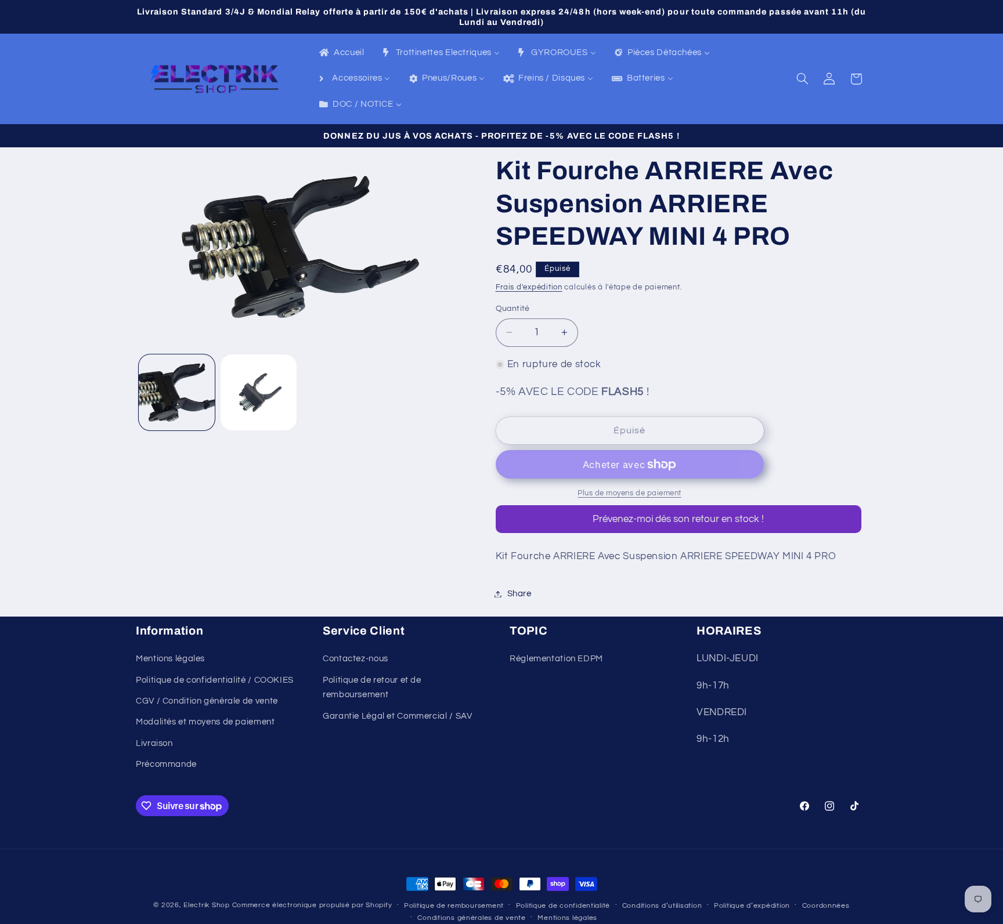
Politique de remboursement (454, 906)
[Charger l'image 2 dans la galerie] (259, 392)
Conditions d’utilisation (662, 906)
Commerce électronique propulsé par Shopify (312, 905)
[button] (802, 79)
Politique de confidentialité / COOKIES (215, 680)
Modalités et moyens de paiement (205, 722)
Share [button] (519, 593)
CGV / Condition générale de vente (207, 701)
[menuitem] (341, 53)
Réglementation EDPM (556, 658)
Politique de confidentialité (563, 906)
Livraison (154, 743)
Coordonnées (826, 906)
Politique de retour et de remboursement (372, 688)
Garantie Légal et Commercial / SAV (397, 716)
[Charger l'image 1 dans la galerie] (177, 392)
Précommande (166, 764)
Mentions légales (170, 658)
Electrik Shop (206, 905)
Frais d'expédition (529, 287)
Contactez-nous (355, 658)
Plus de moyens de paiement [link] (629, 493)
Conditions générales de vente (471, 918)
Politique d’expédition (752, 906)
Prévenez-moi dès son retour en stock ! (678, 519)
